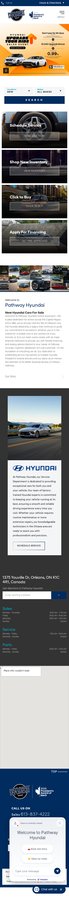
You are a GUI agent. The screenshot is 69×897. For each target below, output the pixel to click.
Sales (31, 814)
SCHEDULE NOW (34, 136)
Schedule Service (29, 546)
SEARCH (35, 100)
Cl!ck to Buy (34, 206)
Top (54, 771)
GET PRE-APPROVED (34, 241)
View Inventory (34, 171)
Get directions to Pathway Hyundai (23, 588)
